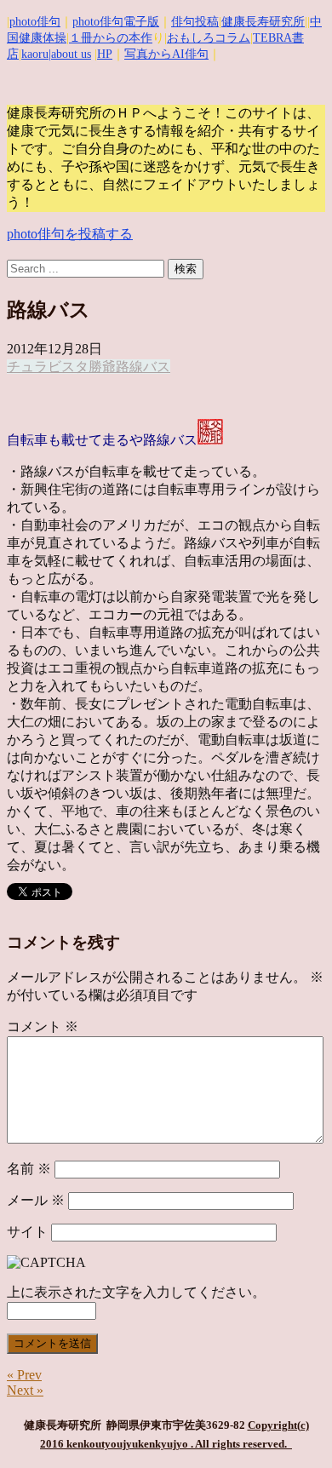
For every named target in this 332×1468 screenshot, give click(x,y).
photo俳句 (34, 21)
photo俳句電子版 (115, 21)
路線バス (143, 366)
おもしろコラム (208, 38)
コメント (42, 1026)
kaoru (35, 54)
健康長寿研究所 (263, 21)
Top (313, 1444)
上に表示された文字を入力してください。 (136, 1292)
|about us (70, 54)
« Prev (24, 1375)
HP (104, 54)
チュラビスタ (48, 366)
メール (36, 1200)
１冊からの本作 (110, 38)
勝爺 (102, 366)
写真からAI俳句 (166, 54)
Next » (25, 1390)
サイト (27, 1231)
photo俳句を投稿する (70, 234)
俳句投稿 (195, 21)
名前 (29, 1168)
